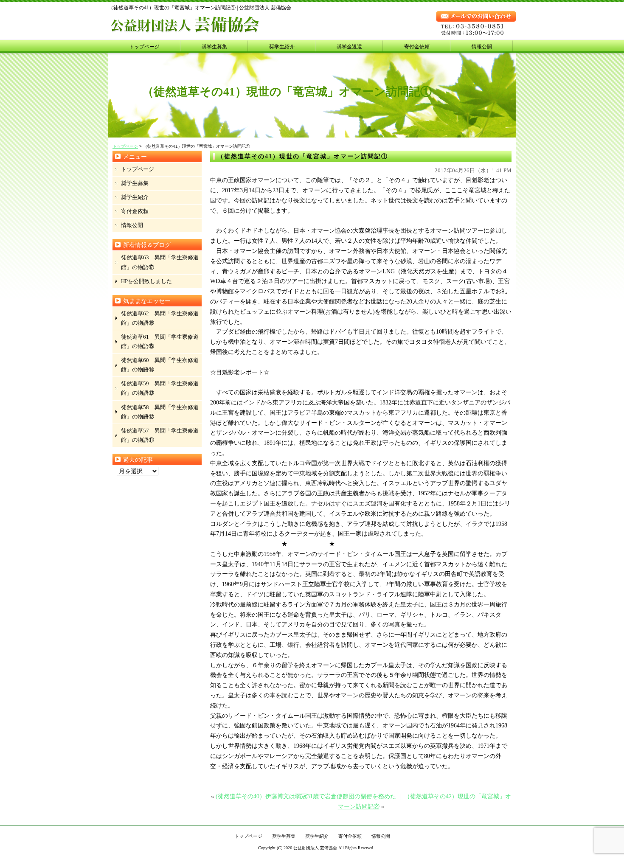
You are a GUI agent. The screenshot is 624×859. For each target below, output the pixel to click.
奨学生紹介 (282, 47)
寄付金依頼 (417, 47)
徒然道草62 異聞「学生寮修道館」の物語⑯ (160, 318)
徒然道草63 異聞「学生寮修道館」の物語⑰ (160, 262)
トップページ (144, 47)
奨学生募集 (214, 47)
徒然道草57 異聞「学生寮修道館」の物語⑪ (160, 435)
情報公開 (482, 47)
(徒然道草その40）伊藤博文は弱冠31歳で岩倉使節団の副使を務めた (306, 796)
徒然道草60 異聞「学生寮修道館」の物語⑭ (160, 365)
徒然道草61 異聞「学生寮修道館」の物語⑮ (160, 341)
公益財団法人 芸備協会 (315, 847)
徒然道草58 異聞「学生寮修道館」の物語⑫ (160, 412)
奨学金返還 (349, 47)
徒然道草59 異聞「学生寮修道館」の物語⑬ (160, 388)
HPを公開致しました (146, 281)
